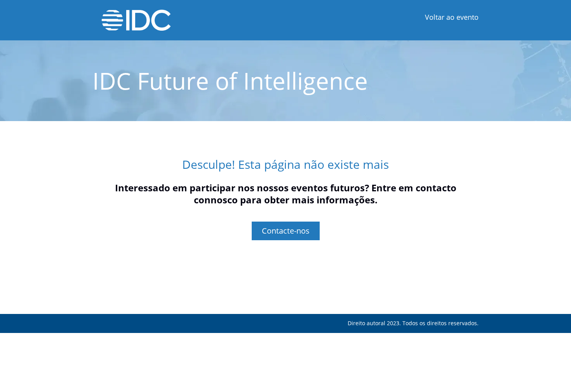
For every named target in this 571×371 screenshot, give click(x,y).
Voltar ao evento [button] (452, 17)
